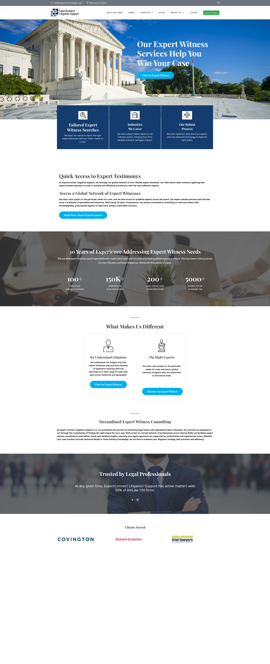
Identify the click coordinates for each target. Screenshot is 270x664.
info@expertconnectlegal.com (68, 3)
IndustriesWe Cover (135, 126)
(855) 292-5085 (114, 13)
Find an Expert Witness (155, 75)
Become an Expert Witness (162, 391)
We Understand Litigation (108, 357)
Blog (162, 13)
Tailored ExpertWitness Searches (83, 127)
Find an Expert (211, 12)
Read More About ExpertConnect (83, 215)
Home (131, 13)
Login (193, 13)
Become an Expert (97, 3)
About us (176, 13)
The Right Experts (162, 357)
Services (145, 13)
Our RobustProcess (187, 126)
